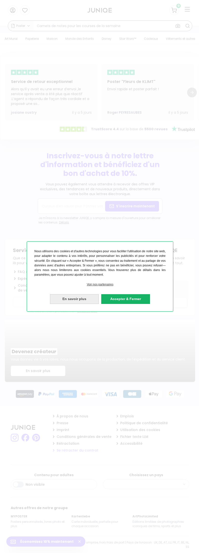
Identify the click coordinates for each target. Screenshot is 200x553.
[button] (100, 284)
